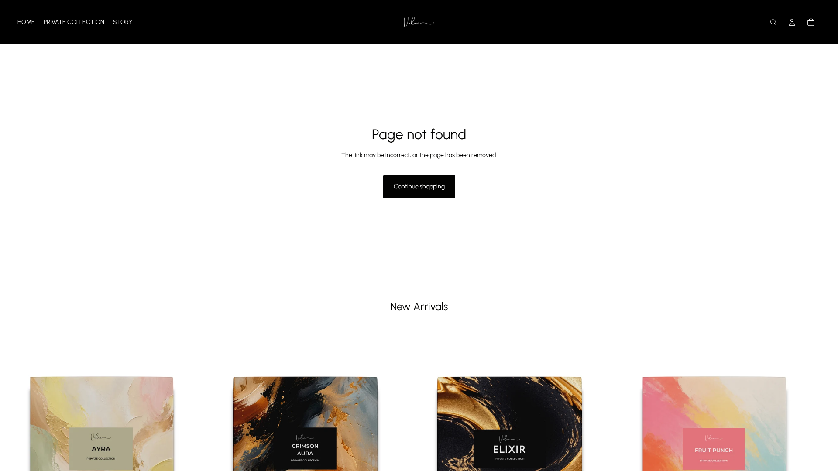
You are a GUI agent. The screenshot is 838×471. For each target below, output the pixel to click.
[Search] (773, 22)
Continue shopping (419, 186)
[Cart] (811, 22)
